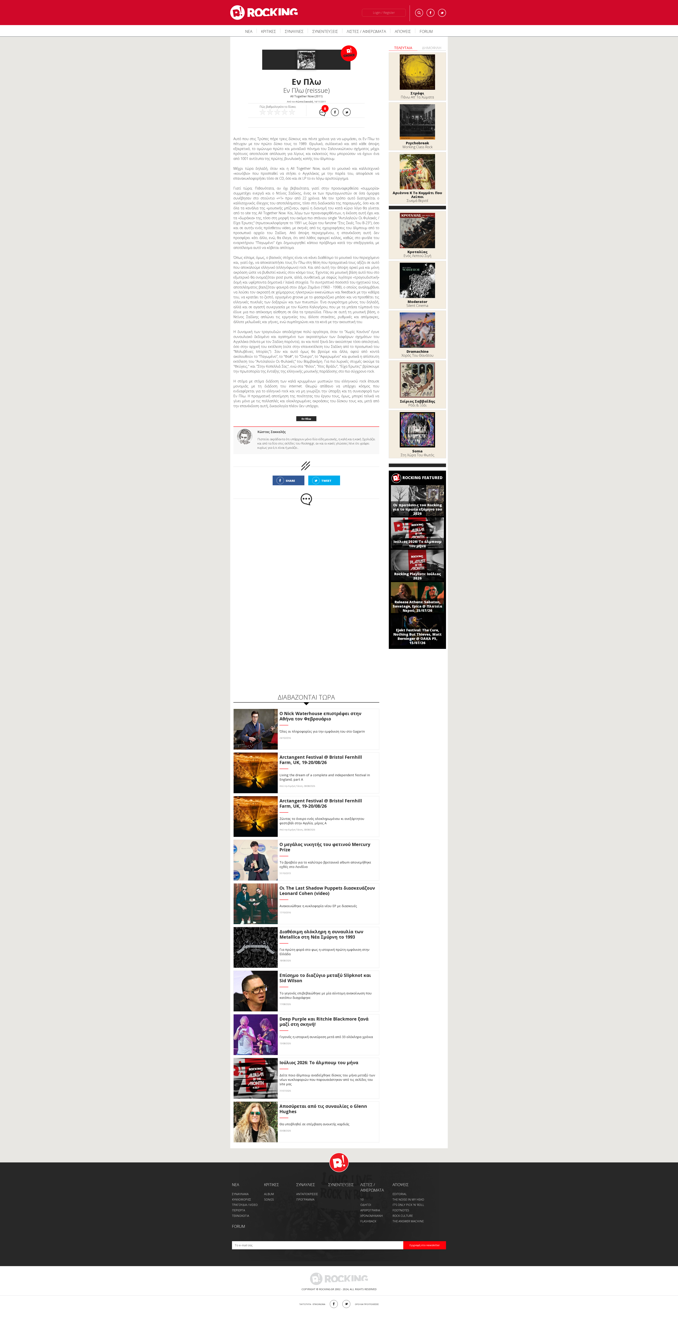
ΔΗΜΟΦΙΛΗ (431, 47)
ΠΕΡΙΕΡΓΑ (238, 1210)
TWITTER (346, 1304)
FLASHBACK (368, 1221)
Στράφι (417, 93)
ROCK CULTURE (402, 1216)
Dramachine (417, 351)
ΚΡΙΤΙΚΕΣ (268, 31)
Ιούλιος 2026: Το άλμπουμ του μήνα (417, 543)
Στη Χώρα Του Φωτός (417, 455)
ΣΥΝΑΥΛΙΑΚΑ (240, 1194)
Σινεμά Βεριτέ (417, 200)
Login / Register (384, 12)
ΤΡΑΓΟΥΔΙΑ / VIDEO (245, 1205)
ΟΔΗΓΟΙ (365, 1205)
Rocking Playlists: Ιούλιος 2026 (417, 576)
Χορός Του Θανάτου (417, 355)
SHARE (290, 481)
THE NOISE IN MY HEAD (408, 1199)
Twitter (442, 13)
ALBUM (269, 1194)
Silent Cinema (417, 305)
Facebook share (335, 112)
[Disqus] (306, 552)
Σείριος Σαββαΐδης (417, 401)
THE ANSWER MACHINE (408, 1221)
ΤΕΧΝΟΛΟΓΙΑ (240, 1216)
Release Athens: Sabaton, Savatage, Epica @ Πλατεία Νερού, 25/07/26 (417, 606)
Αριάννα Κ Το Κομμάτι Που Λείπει (417, 194)
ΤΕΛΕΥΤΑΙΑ (403, 47)
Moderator (417, 301)
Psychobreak (417, 143)
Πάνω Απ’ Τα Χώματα (417, 97)
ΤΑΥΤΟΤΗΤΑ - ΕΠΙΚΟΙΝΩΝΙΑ (312, 1304)
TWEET (326, 481)
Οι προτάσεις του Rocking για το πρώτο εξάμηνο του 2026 (417, 509)
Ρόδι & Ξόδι (417, 405)
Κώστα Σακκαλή (304, 101)
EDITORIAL (399, 1194)
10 (362, 1199)
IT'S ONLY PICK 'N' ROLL (408, 1205)
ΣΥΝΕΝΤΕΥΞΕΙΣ (325, 31)
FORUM (426, 31)
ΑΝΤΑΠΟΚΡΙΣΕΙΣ (307, 1194)
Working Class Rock (417, 147)
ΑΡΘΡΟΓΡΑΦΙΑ (370, 1210)
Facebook (431, 13)
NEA (235, 1184)
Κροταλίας (417, 251)
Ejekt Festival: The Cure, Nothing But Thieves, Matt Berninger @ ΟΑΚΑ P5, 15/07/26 (417, 636)
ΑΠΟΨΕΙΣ (403, 31)
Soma (417, 451)
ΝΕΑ (248, 31)
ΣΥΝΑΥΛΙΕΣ (294, 31)
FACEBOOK (334, 1304)
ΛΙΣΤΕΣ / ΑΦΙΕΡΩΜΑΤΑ (366, 31)
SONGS (269, 1199)
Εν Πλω (306, 418)
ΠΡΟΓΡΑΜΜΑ (305, 1199)
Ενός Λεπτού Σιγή (417, 255)
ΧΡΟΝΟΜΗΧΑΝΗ (371, 1216)
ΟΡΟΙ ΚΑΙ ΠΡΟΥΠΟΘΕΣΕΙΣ (367, 1304)
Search (419, 13)
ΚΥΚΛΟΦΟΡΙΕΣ (241, 1199)
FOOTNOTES (400, 1210)
